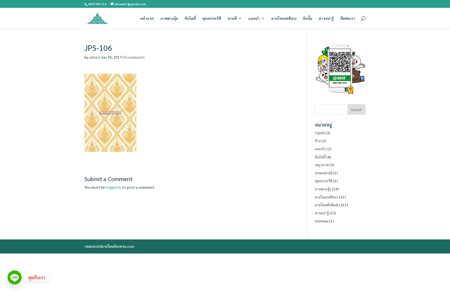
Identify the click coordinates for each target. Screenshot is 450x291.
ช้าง (318, 140)
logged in (113, 187)
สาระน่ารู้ (326, 18)
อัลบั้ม (307, 18)
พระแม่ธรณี (323, 172)
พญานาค (322, 164)
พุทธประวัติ (211, 18)
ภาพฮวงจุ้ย (169, 18)
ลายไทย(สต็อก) (283, 18)
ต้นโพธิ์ (190, 18)
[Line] (15, 277)
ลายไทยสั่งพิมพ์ (326, 204)
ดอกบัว (320, 148)
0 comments (134, 57)
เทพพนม (321, 221)
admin (94, 57)
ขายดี (232, 18)
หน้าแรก (147, 18)
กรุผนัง (320, 132)
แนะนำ (254, 18)
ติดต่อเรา (347, 18)
